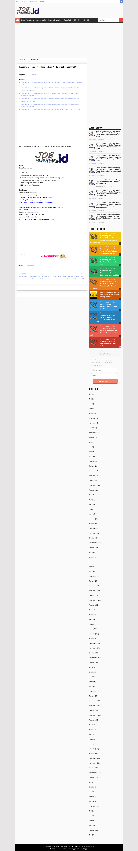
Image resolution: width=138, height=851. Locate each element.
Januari (91, 413)
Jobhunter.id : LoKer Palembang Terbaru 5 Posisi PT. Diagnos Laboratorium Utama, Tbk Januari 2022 (104, 317)
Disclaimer (42, 1)
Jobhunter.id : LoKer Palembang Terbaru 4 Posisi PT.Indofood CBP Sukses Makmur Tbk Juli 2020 (104, 330)
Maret (91, 456)
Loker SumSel (41, 20)
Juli (90, 394)
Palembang (30, 266)
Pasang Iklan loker (54, 20)
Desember (92, 418)
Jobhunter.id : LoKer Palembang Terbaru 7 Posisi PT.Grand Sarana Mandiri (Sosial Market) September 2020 (103, 238)
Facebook (121, 1)
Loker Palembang (27, 20)
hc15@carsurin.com (31, 212)
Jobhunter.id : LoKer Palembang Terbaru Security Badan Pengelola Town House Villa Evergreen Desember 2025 (108, 205)
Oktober (91, 428)
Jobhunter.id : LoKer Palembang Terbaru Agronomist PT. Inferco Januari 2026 (108, 181)
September (92, 432)
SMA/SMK (67, 20)
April (90, 408)
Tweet (34, 74)
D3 (75, 20)
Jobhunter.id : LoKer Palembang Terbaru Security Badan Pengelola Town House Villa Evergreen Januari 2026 (108, 192)
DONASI (85, 20)
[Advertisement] (69, 40)
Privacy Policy (33, 1)
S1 (79, 20)
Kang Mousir (63, 849)
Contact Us (24, 1)
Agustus (91, 437)
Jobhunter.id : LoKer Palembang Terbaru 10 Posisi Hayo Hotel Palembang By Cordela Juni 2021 (103, 283)
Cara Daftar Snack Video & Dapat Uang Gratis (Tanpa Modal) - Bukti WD (109, 294)
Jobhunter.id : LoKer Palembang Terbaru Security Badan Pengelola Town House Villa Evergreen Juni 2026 (108, 145)
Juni (90, 399)
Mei (90, 404)
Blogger (85, 849)
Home (17, 20)
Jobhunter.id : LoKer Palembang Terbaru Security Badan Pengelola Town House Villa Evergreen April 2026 (108, 170)
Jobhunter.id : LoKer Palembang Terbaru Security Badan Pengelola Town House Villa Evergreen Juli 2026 (108, 133)
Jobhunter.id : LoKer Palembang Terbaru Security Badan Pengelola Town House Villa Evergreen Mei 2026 (108, 158)
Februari (92, 461)
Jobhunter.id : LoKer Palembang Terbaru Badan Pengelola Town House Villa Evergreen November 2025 (108, 217)
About (17, 1)
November (92, 423)
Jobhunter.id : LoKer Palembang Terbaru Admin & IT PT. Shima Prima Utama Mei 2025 (50, 109)
